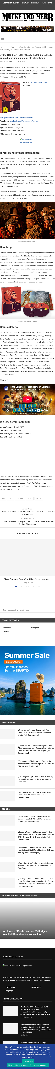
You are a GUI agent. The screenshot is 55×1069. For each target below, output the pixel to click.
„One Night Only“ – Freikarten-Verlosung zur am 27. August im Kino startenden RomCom (35, 779)
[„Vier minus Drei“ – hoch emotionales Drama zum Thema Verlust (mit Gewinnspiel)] (7, 796)
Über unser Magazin (11, 3)
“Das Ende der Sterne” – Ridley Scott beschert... (27, 579)
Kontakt (25, 3)
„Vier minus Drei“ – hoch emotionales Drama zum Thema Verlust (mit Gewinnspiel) (34, 794)
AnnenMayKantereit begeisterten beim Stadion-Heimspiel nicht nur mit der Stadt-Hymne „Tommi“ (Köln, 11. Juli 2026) (36, 1028)
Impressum (35, 3)
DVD (3, 499)
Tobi (10, 61)
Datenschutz (47, 3)
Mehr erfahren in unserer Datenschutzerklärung (28, 1065)
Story (38, 499)
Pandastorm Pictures (38, 82)
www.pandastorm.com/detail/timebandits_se (18, 118)
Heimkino (19, 499)
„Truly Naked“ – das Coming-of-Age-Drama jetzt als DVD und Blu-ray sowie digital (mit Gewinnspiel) (34, 732)
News (30, 499)
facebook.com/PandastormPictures (24, 121)
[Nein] (50, 1056)
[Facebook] (24, 6)
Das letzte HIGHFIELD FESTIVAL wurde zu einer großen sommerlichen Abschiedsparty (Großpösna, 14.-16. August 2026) (35, 1010)
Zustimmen (28, 1061)
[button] (2, 563)
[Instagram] (27, 6)
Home (2, 47)
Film (12, 47)
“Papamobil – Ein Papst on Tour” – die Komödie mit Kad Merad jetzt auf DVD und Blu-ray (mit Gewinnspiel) (36, 763)
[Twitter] (31, 6)
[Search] (52, 38)
